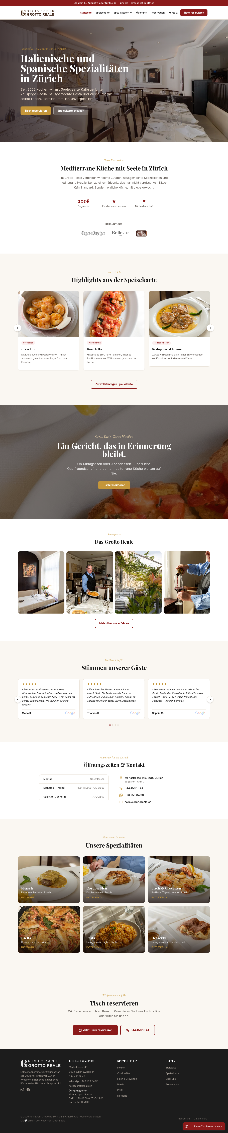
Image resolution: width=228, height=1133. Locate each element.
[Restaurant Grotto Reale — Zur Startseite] (37, 12)
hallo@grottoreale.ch (138, 802)
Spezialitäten (121, 12)
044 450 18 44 (134, 788)
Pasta (120, 1090)
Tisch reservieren (194, 12)
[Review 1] (110, 725)
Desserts (122, 1095)
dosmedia (59, 1120)
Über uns (141, 12)
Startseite (86, 12)
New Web (46, 1120)
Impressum (184, 1118)
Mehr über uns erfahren (114, 623)
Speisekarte (103, 12)
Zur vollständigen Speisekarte (114, 384)
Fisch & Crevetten (127, 1078)
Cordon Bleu (124, 1073)
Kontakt (173, 12)
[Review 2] (112, 725)
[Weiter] (210, 699)
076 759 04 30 (134, 795)
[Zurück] (18, 699)
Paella (120, 1084)
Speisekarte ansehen (71, 110)
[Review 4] (118, 725)
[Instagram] (22, 1089)
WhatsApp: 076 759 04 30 (83, 1081)
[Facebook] (28, 1089)
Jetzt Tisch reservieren (97, 1030)
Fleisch (121, 1067)
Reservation (158, 12)
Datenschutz (200, 1118)
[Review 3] (115, 725)
